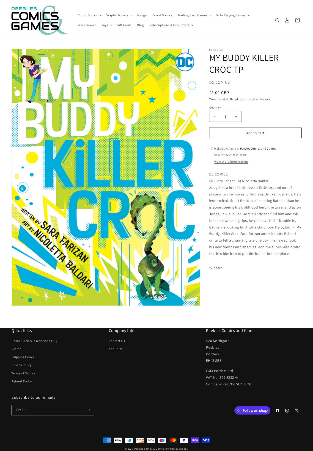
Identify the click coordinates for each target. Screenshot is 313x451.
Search (16, 349)
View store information (231, 161)
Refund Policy (21, 381)
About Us (116, 349)
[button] (89, 15)
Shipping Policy (22, 357)
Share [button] (218, 268)
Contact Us (117, 341)
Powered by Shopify (176, 448)
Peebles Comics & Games (149, 448)
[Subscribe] (89, 410)
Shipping (235, 99)
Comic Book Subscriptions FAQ (34, 341)
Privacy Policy (21, 365)
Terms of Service (23, 373)
